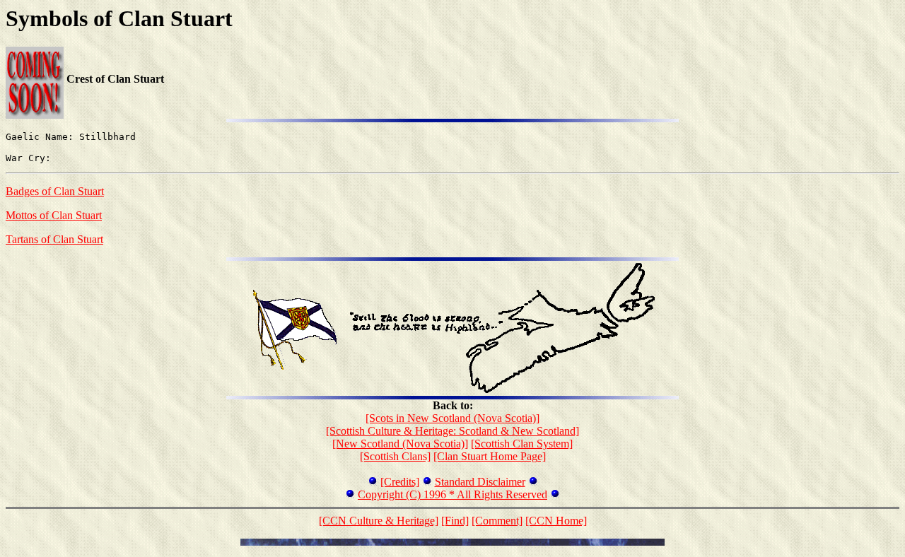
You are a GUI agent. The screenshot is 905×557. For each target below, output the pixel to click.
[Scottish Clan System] (522, 444)
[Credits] (399, 482)
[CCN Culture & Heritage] (378, 521)
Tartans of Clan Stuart (54, 239)
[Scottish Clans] (395, 456)
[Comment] (497, 521)
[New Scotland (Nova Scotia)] (400, 444)
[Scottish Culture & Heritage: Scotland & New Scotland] (452, 431)
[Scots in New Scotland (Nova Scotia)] (452, 418)
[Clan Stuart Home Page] (489, 456)
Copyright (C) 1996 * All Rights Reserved (452, 494)
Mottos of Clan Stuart (54, 215)
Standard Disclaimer (480, 482)
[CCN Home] (556, 521)
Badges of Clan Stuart (55, 191)
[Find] (455, 521)
